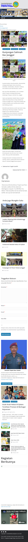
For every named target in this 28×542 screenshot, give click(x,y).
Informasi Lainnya (6, 49)
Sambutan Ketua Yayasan (7, 379)
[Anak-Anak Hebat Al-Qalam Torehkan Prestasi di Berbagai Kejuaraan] (14, 392)
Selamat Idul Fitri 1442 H (19, 170)
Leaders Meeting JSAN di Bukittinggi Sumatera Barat (13, 220)
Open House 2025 (15, 440)
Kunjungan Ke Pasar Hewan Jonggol (13, 268)
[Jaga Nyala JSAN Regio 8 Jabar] (5, 434)
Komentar (4, 287)
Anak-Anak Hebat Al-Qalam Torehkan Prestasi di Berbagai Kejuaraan (14, 406)
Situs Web (3, 318)
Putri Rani (13, 412)
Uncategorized (22, 49)
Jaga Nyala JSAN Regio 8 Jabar (17, 433)
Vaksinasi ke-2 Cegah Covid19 (10, 166)
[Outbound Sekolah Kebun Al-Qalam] (14, 229)
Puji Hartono (12, 57)
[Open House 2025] (5, 441)
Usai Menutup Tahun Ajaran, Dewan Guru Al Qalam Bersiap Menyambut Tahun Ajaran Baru (18, 425)
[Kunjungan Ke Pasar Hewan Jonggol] (14, 253)
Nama (3, 305)
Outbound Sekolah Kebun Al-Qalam (13, 244)
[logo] (14, 340)
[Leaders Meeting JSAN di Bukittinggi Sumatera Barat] (14, 204)
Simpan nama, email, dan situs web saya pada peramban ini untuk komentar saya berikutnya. (13, 329)
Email (3, 312)
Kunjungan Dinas (14, 49)
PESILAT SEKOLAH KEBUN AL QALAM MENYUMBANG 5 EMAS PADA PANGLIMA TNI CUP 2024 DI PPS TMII (18, 448)
